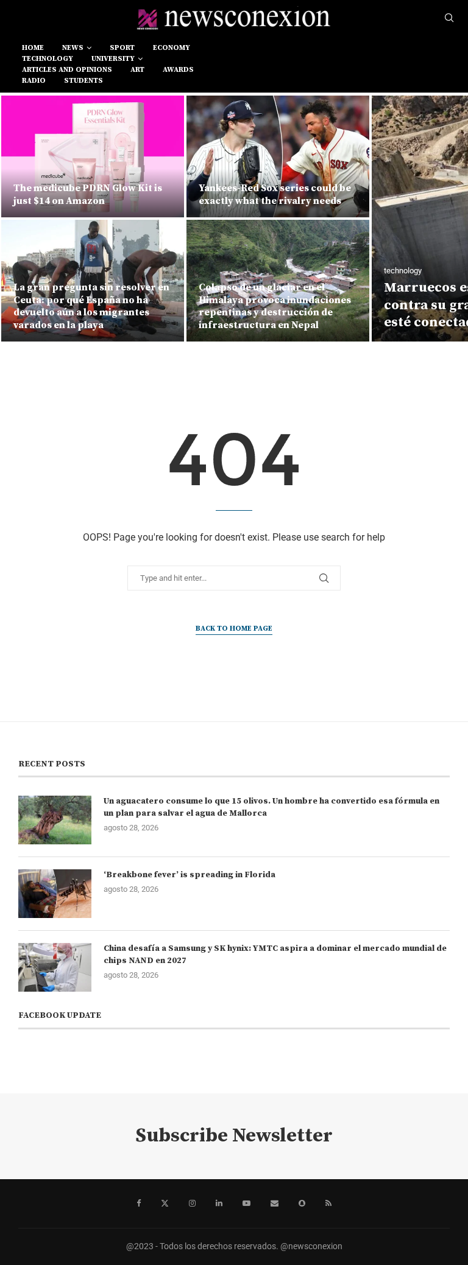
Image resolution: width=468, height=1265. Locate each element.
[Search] (449, 18)
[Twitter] (165, 1203)
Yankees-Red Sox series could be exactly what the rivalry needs (275, 194)
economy (171, 47)
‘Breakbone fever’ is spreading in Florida (189, 874)
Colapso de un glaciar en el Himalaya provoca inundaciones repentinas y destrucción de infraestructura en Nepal (275, 306)
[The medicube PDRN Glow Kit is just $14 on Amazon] (92, 156)
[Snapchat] (302, 1203)
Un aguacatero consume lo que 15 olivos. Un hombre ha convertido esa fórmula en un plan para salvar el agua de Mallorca (271, 807)
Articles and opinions (67, 69)
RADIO (34, 80)
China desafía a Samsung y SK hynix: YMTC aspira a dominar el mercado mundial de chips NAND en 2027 (275, 954)
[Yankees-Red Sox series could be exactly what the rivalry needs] (277, 156)
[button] (22, 218)
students (83, 80)
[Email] (274, 1203)
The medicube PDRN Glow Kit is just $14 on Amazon (87, 194)
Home (33, 47)
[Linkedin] (219, 1203)
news (72, 47)
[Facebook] (138, 1203)
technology (47, 58)
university (113, 58)
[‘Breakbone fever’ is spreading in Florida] (54, 893)
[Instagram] (192, 1203)
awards (178, 69)
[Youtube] (246, 1203)
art (137, 69)
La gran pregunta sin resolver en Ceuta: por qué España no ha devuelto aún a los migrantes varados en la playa (91, 306)
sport (122, 47)
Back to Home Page (234, 628)
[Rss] (328, 1203)
